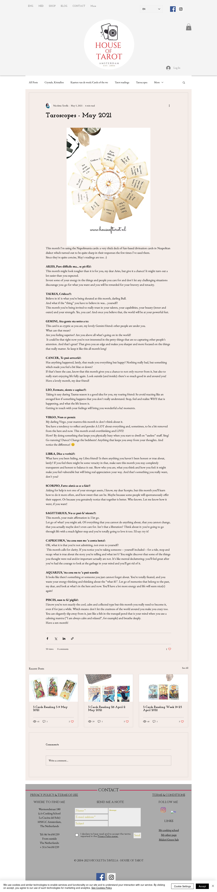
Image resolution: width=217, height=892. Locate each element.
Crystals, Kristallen (54, 82)
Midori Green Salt (169, 839)
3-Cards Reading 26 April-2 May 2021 (106, 709)
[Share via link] (72, 638)
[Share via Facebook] (47, 638)
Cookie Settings (182, 886)
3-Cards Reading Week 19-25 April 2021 (162, 709)
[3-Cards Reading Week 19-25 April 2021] (163, 688)
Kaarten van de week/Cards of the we (89, 82)
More (157, 82)
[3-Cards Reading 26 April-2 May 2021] (108, 688)
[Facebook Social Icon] (173, 9)
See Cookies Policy (101, 887)
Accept (202, 886)
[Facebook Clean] (173, 813)
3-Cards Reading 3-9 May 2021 (50, 709)
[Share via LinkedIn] (64, 638)
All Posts (33, 82)
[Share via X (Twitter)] (55, 638)
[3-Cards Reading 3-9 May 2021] (53, 688)
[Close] (213, 886)
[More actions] (169, 106)
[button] (189, 27)
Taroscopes (141, 82)
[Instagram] (163, 809)
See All (185, 667)
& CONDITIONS (174, 795)
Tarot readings (122, 82)
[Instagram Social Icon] (181, 9)
